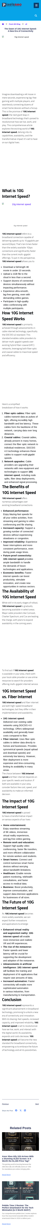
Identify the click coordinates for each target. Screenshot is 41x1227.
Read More (6, 1175)
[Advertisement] (20, 72)
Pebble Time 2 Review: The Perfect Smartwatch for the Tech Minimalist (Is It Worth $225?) (17, 1207)
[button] (16, 1110)
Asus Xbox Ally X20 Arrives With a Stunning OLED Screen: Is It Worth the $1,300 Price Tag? (18, 1158)
